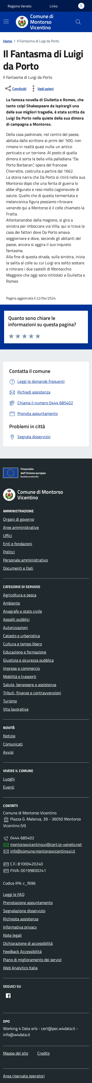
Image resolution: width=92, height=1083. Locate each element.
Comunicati (13, 744)
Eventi (8, 787)
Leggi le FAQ (14, 894)
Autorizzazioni (15, 627)
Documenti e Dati (18, 568)
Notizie (9, 736)
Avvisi (8, 752)
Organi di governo (18, 519)
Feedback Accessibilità (22, 951)
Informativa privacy (20, 927)
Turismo (10, 701)
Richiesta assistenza (20, 919)
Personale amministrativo (25, 560)
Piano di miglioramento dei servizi (32, 960)
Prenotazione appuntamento (28, 902)
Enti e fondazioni (17, 544)
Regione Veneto (19, 6)
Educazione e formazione (24, 652)
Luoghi (9, 779)
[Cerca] (78, 22)
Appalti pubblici (16, 619)
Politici (9, 552)
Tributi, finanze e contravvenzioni (32, 693)
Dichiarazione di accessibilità (28, 943)
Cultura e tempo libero (22, 644)
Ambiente (11, 603)
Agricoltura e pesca (19, 595)
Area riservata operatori (24, 1076)
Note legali (12, 935)
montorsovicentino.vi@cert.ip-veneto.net (46, 844)
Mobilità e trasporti (19, 676)
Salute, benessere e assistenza (29, 685)
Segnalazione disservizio (24, 911)
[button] (54, 6)
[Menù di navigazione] (6, 21)
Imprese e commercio (21, 668)
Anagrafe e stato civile (22, 611)
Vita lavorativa (15, 709)
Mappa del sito (15, 1053)
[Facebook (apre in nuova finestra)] (8, 995)
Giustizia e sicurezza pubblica (28, 660)
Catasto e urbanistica (21, 636)
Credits (43, 1053)
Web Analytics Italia (20, 968)
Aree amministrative (21, 527)
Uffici (7, 535)
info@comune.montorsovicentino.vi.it (42, 851)
